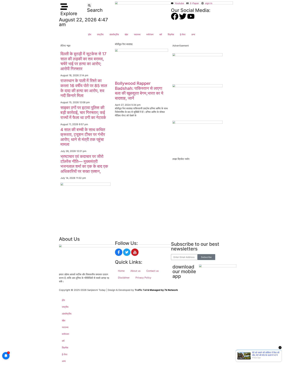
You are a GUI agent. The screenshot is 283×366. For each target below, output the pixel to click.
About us (135, 270)
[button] (89, 5)
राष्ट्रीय (100, 34)
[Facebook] (174, 16)
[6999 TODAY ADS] (197, 55)
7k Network (171, 289)
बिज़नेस (171, 34)
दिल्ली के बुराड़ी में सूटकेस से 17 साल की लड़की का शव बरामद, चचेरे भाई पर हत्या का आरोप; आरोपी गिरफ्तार (83, 61)
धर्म (160, 34)
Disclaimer (124, 277)
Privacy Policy (143, 277)
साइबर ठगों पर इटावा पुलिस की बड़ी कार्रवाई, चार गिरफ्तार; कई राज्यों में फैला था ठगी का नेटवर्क (83, 112)
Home (121, 270)
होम (89, 34)
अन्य (193, 34)
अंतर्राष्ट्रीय (114, 34)
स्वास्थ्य (137, 34)
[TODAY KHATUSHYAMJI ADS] (85, 184)
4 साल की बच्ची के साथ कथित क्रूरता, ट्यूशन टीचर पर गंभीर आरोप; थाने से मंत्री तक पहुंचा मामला (82, 137)
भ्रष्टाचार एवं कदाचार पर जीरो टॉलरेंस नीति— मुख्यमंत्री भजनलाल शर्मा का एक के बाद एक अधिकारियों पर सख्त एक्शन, (84, 164)
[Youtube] (191, 16)
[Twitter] (182, 16)
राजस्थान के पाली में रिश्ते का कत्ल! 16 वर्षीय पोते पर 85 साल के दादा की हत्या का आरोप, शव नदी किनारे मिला (83, 88)
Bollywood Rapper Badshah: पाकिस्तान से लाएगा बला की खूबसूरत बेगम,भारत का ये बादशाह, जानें (139, 91)
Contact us (152, 270)
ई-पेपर (182, 34)
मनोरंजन (149, 34)
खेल (126, 34)
